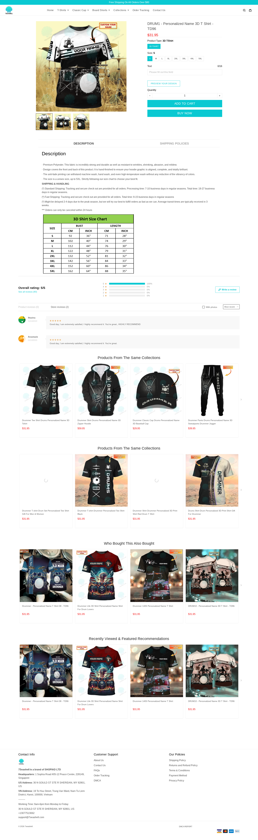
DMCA (97, 780)
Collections (119, 10)
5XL (200, 59)
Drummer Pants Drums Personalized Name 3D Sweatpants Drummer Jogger (210, 422)
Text (149, 66)
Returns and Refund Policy (183, 765)
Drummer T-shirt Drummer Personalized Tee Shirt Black (100, 512)
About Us (99, 760)
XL (168, 59)
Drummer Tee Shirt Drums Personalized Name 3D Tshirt (45, 422)
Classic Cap (79, 10)
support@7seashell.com (31, 817)
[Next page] (241, 400)
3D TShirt (168, 41)
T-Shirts (61, 10)
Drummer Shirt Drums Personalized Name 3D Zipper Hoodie (99, 422)
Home (50, 10)
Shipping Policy (177, 760)
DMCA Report (185, 827)
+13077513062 (26, 813)
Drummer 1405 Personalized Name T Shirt (153, 606)
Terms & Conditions (179, 770)
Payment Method (178, 775)
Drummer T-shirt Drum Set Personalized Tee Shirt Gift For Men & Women (45, 512)
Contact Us (159, 10)
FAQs (97, 770)
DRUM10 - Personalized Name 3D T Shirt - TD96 (211, 606)
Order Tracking (141, 10)
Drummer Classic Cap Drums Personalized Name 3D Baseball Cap (156, 422)
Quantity (151, 90)
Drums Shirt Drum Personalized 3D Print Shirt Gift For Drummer (211, 512)
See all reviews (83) (27, 292)
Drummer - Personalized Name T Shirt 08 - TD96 (45, 606)
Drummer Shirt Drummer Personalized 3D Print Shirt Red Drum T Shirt (155, 512)
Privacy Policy (176, 780)
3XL (184, 59)
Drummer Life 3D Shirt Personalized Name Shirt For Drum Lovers (100, 607)
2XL (176, 59)
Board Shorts (99, 10)
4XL (192, 59)
